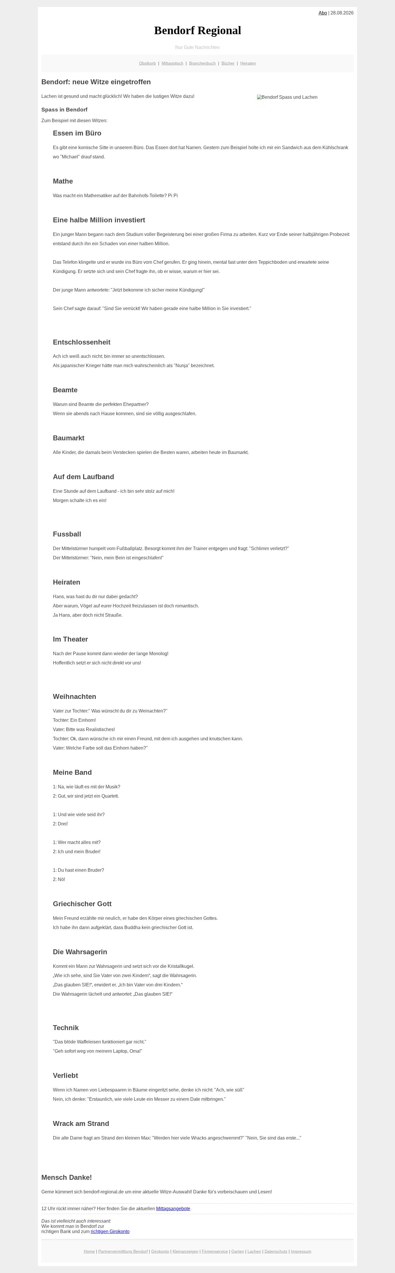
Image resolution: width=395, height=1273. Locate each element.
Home (89, 1251)
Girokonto (160, 1251)
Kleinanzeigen (185, 1251)
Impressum (301, 1251)
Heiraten (248, 63)
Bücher (228, 63)
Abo (323, 12)
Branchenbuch (202, 63)
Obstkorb (147, 63)
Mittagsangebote (173, 1208)
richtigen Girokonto (110, 1231)
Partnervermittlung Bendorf (123, 1251)
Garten (237, 1251)
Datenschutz (276, 1251)
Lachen (254, 1251)
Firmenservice (215, 1251)
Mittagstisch (172, 63)
